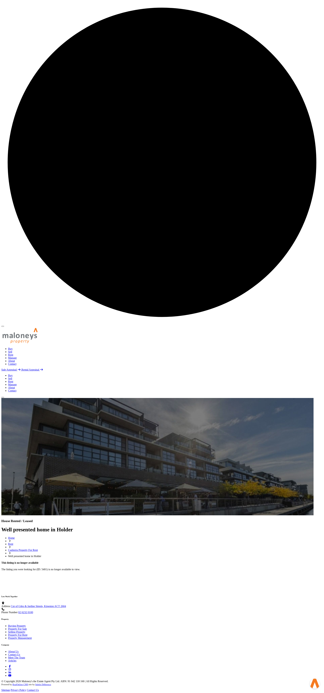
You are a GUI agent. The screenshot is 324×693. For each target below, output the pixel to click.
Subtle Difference (43, 684)
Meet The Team (16, 657)
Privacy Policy (18, 690)
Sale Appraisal (9, 369)
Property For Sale (17, 628)
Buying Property (17, 625)
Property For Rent (17, 634)
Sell (10, 351)
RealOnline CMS (20, 684)
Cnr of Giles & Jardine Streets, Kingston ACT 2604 (38, 606)
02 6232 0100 (25, 612)
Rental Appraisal (30, 369)
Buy (10, 348)
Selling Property (16, 631)
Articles (12, 660)
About (11, 360)
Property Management (20, 638)
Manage (12, 357)
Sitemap (5, 690)
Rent (10, 354)
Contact (12, 363)
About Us (13, 651)
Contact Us (14, 654)
